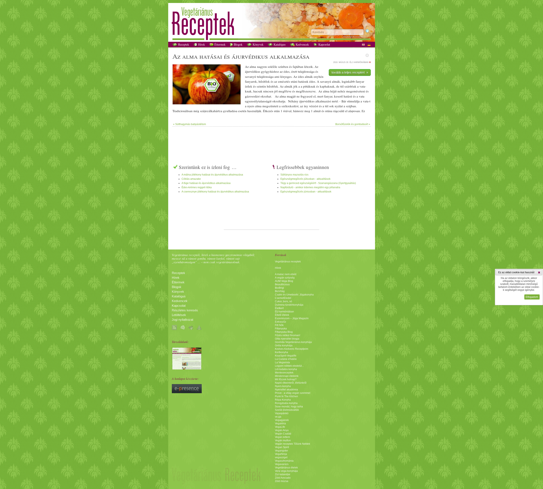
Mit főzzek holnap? (286, 379)
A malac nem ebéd (285, 274)
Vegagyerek (282, 420)
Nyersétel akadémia (286, 389)
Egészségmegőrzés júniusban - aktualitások (305, 191)
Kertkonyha (281, 352)
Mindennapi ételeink (286, 376)
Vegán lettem (282, 437)
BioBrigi (279, 287)
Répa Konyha (283, 399)
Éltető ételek (282, 314)
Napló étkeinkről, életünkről (290, 382)
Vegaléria (280, 423)
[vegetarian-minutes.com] (187, 368)
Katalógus (279, 44)
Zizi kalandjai (282, 474)
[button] (539, 272)
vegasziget (281, 457)
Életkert (279, 308)
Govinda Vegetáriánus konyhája (293, 342)
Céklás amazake (191, 178)
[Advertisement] (271, 140)
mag (289, 96)
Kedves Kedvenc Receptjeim (291, 348)
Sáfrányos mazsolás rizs (294, 174)
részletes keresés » (353, 37)
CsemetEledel (283, 298)
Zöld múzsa (281, 481)
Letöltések (179, 315)
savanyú (250, 76)
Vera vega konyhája (286, 470)
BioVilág (280, 291)
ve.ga (278, 416)
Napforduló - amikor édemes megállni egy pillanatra (310, 187)
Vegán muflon (283, 440)
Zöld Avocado (283, 477)
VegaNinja (281, 454)
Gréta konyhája (283, 345)
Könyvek (257, 44)
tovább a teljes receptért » (350, 72)
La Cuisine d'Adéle (286, 359)
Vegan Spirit (282, 447)
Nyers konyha (283, 386)
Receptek (183, 44)
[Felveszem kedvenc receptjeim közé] (367, 55)
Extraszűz (280, 321)
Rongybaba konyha (286, 403)
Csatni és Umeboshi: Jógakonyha (294, 294)
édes (287, 71)
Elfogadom (532, 296)
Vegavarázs (281, 464)
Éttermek (219, 44)
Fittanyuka (281, 328)
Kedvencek (302, 44)
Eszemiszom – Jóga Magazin (292, 318)
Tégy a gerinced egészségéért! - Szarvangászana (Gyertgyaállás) (318, 183)
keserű (338, 96)
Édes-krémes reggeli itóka (197, 187)
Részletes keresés (185, 310)
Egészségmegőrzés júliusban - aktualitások (305, 178)
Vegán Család (283, 433)
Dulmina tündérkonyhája (289, 304)
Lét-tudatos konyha (286, 369)
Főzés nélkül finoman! (287, 335)
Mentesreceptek (284, 372)
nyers (250, 106)
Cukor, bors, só (283, 301)
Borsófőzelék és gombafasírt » (352, 124)
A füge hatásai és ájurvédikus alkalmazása (206, 183)
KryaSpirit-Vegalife (285, 355)
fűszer (306, 91)
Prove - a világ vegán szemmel (292, 392)
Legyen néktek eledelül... (289, 365)
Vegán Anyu (282, 430)
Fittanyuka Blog (284, 331)
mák (310, 76)
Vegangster (281, 450)
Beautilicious (282, 284)
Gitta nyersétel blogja (287, 338)
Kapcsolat (324, 44)
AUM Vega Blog (284, 281)
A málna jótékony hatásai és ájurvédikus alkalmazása (212, 174)
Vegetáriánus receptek (288, 261)
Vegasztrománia (284, 460)
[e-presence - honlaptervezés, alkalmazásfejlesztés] (187, 392)
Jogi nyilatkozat (182, 319)
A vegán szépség (285, 277)
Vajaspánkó (281, 413)
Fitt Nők (279, 325)
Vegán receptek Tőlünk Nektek (292, 443)
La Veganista (282, 362)
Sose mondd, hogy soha (289, 406)
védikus (256, 56)
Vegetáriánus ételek (286, 467)
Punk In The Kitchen (286, 396)
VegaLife (280, 426)
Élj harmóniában (284, 311)
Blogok (237, 44)
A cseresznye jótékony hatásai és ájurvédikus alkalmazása (215, 191)
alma (190, 56)
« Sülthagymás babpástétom (189, 124)
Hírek (201, 44)
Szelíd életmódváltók (287, 409)
